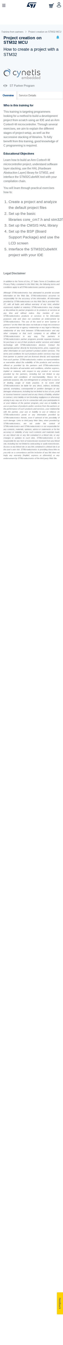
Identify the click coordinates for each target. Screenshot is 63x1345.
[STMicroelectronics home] (31, 5)
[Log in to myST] (59, 5)
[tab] (8, 95)
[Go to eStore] (51, 6)
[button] (57, 38)
